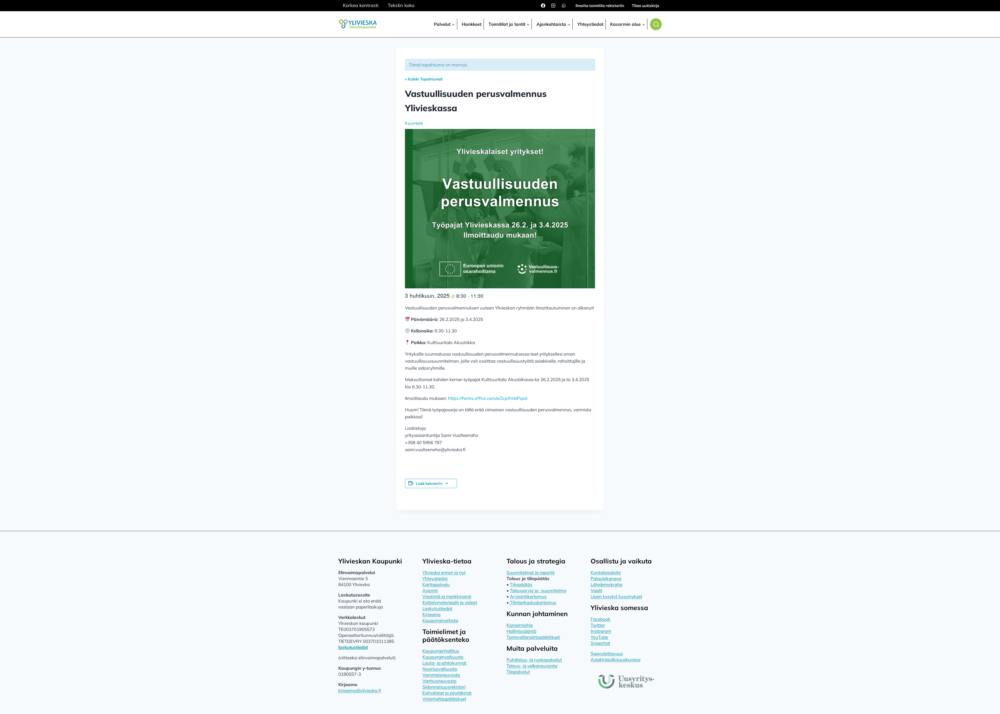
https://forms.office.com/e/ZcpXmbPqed (487, 398)
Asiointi (430, 590)
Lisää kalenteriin (429, 483)
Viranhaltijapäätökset (444, 698)
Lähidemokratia (606, 584)
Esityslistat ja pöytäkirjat (447, 693)
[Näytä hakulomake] (656, 24)
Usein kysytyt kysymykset (616, 596)
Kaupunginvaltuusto (443, 657)
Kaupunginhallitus (440, 651)
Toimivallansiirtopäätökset (533, 637)
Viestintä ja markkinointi (446, 596)
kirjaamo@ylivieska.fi (359, 690)
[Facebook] (543, 5)
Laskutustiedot (437, 608)
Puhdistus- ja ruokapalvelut (534, 659)
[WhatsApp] (563, 5)
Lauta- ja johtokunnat (444, 663)
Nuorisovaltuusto (439, 669)
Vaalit (596, 590)
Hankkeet (472, 24)
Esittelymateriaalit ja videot (449, 602)
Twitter (598, 625)
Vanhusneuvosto (439, 681)
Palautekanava (606, 578)
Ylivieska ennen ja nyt (444, 572)
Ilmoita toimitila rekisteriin (600, 5)
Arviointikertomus (528, 596)
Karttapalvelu (436, 584)
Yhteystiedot (590, 24)
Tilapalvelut (518, 671)
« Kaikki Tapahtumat (424, 79)
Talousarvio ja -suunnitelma (538, 590)
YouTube (599, 637)
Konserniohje (520, 625)
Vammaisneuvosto (441, 675)
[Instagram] (553, 5)
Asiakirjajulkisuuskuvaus (615, 659)
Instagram (601, 631)
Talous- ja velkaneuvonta (532, 665)
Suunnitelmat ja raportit (531, 572)
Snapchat (600, 643)
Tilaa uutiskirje (645, 5)
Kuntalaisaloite (606, 572)
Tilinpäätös (521, 584)
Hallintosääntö (521, 631)
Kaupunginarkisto (440, 620)
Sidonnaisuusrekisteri (444, 687)
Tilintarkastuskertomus (532, 602)
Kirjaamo (431, 614)
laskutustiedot (353, 647)
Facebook (600, 619)
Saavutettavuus (607, 653)
